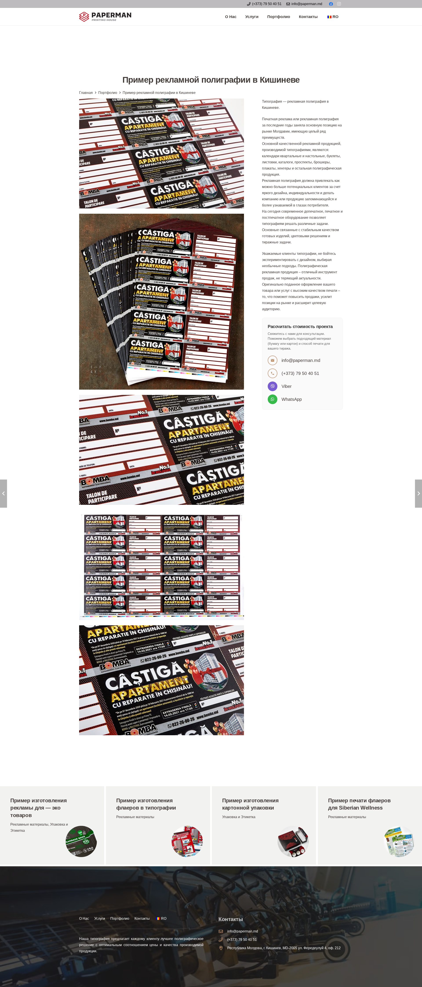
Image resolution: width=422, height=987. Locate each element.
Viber (287, 386)
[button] (261, 17)
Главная (86, 93)
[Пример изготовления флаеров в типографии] (158, 825)
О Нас (84, 918)
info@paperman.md (301, 360)
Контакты (142, 918)
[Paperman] (105, 17)
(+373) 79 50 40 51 (300, 373)
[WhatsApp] (275, 399)
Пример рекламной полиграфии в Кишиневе (159, 93)
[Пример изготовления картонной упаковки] (264, 825)
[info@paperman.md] (222, 931)
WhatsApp (292, 399)
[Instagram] (339, 4)
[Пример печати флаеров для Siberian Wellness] (370, 825)
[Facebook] (331, 4)
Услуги (99, 918)
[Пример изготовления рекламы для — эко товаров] (52, 825)
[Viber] (275, 386)
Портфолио (107, 93)
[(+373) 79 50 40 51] (222, 940)
